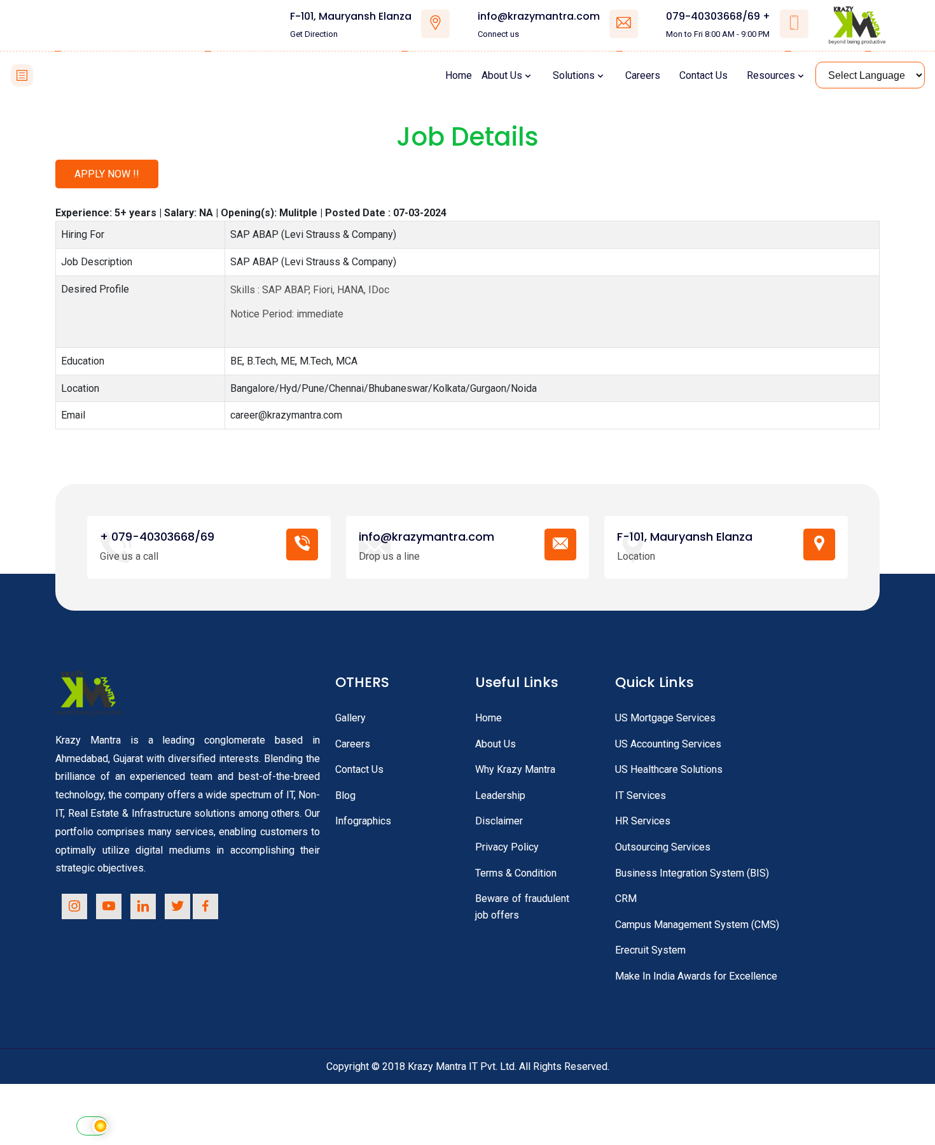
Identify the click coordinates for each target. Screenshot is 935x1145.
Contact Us (703, 75)
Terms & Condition (516, 873)
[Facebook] (205, 906)
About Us (501, 75)
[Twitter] (177, 906)
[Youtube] (108, 906)
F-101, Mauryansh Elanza (351, 17)
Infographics (363, 821)
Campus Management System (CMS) (697, 925)
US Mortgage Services (665, 718)
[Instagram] (74, 906)
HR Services (642, 821)
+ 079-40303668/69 (157, 537)
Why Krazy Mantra (515, 769)
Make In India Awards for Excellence (696, 976)
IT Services (640, 795)
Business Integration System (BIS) (692, 873)
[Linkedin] (143, 906)
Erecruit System (650, 950)
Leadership (500, 795)
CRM (626, 898)
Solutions (574, 75)
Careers (642, 75)
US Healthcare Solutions (669, 769)
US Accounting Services (668, 744)
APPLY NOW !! (106, 174)
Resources (771, 75)
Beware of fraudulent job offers (522, 906)
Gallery (350, 718)
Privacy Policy (507, 847)
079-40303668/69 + (718, 17)
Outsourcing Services (662, 847)
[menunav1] (22, 75)
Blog (345, 795)
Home (458, 75)
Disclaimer (499, 821)
